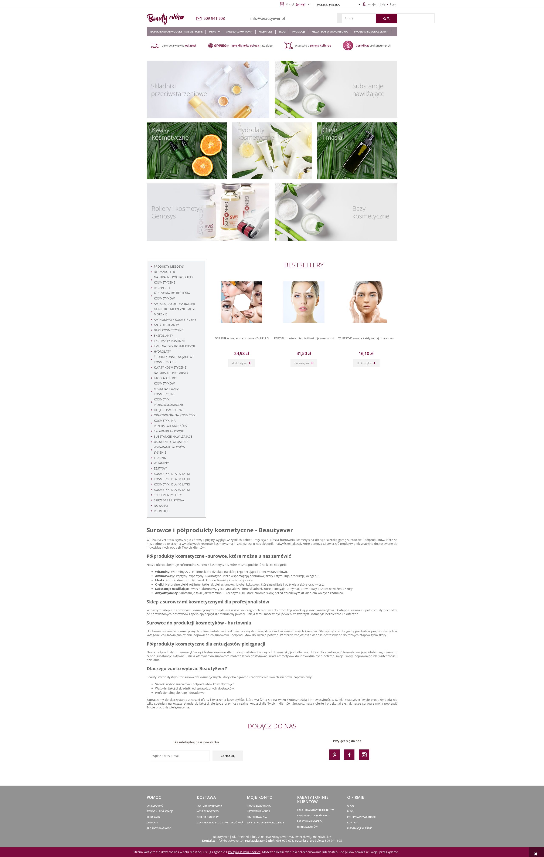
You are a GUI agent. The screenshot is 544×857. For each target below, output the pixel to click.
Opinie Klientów (307, 826)
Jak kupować (155, 805)
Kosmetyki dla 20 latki (172, 474)
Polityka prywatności (361, 817)
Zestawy (160, 468)
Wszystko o (313, 45)
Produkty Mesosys (169, 266)
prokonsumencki (373, 45)
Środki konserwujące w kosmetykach (173, 359)
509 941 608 (333, 841)
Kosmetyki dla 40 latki (172, 484)
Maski (159, 580)
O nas (350, 805)
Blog (350, 811)
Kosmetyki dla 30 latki (172, 479)
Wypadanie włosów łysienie (169, 449)
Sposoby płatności (159, 828)
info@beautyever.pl (267, 18)
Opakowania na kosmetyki (175, 415)
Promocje (161, 511)
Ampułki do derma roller (174, 304)
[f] (349, 754)
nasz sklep (252, 45)
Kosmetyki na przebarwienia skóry (170, 423)
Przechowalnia (257, 817)
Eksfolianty (163, 335)
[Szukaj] (386, 18)
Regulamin (153, 817)
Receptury (162, 288)
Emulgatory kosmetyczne (175, 346)
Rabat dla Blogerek (309, 821)
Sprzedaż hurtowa (169, 500)
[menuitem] (176, 31)
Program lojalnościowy (313, 815)
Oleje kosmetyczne (169, 410)
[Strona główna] (170, 19)
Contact (152, 822)
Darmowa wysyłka (179, 45)
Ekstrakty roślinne (170, 341)
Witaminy (161, 463)
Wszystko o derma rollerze (265, 822)
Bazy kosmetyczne (168, 330)
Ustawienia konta (258, 811)
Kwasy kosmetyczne (170, 367)
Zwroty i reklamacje (160, 811)
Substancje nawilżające (173, 436)
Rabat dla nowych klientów (315, 810)
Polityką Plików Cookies (244, 852)
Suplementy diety (168, 495)
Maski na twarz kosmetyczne (166, 391)
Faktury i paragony (209, 805)
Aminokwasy (164, 576)
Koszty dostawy (208, 811)
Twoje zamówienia (259, 805)
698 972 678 (284, 841)
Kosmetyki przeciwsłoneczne (169, 402)
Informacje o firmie (359, 828)
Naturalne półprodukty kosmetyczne (173, 279)
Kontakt (353, 822)
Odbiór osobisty (208, 817)
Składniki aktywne (169, 431)
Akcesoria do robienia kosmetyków (172, 295)
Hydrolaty (162, 351)
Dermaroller (164, 272)
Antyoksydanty (166, 325)
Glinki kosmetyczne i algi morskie (174, 311)
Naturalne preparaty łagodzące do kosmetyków (171, 378)
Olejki (159, 584)
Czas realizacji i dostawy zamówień (220, 822)
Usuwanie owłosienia (171, 442)
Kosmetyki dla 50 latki (172, 490)
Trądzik (160, 458)
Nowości (161, 506)
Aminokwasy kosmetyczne (175, 320)
